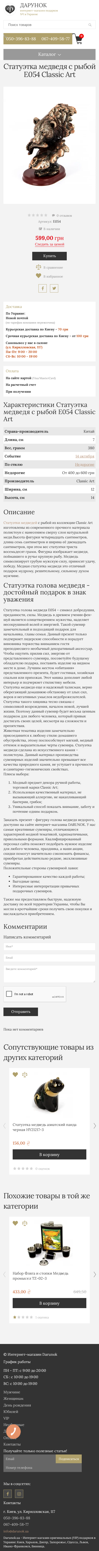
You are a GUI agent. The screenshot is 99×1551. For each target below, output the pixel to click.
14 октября (85, 456)
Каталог (47, 54)
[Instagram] (19, 1494)
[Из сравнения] (24, 1076)
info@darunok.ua (16, 1531)
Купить (49, 255)
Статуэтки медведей (20, 522)
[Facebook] (7, 1494)
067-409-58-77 (55, 38)
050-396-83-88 (21, 38)
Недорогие (84, 464)
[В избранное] (49, 276)
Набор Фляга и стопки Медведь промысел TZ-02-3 (40, 1276)
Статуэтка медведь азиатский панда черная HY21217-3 (44, 1127)
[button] (95, 1126)
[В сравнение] (49, 267)
